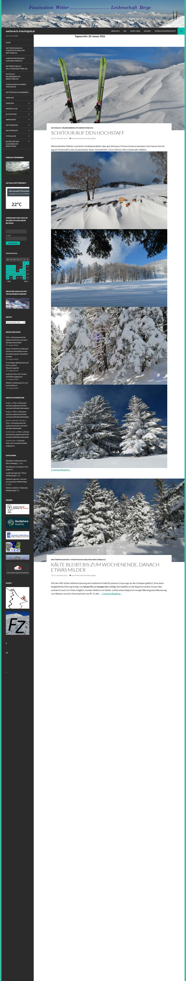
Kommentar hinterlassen (84, 138)
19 (11, 274)
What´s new (135, 31)
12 (11, 270)
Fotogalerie (11, 136)
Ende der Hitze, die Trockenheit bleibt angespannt (16, 443)
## (7, 653)
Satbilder (10, 103)
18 (8, 274)
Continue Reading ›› (112, 593)
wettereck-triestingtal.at (20, 31)
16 (24, 270)
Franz (8, 403)
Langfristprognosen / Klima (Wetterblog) (15, 59)
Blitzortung (11, 114)
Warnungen (11, 119)
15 (21, 270)
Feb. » (26, 281)
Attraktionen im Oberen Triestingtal (16, 85)
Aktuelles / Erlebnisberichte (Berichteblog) (72, 128)
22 (21, 274)
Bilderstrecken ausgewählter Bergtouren (12, 143)
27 (14, 278)
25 (8, 278)
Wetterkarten (12, 125)
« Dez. (9, 281)
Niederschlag (12, 109)
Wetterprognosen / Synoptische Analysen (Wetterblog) (78, 559)
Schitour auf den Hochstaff (88, 133)
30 (24, 278)
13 (14, 270)
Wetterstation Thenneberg (17, 92)
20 (14, 274)
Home (8, 42)
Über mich (115, 31)
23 (24, 274)
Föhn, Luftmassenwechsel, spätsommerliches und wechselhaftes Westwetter (17, 340)
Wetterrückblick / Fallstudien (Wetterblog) (16, 67)
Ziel (125, 31)
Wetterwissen (12, 130)
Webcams (10, 98)
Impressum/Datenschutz (165, 31)
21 (18, 274)
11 (8, 270)
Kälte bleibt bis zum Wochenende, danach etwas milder (105, 567)
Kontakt (147, 31)
